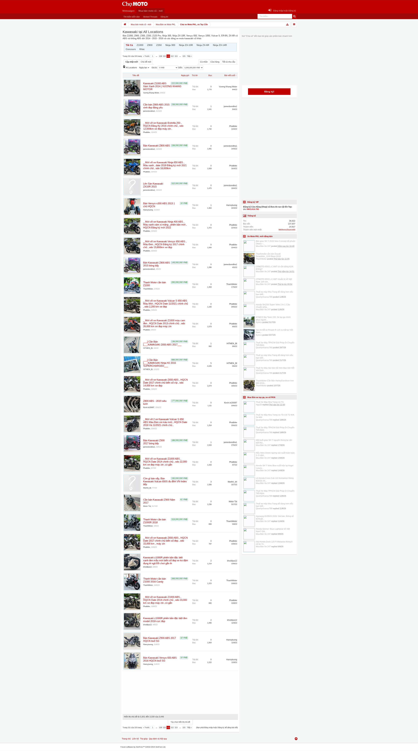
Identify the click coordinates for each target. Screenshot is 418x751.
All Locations (131, 67)
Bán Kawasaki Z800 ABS (156, 145)
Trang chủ (126, 739)
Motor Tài (147, 506)
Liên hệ (135, 739)
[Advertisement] (180, 691)
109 (160, 56)
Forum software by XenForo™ (143, 747)
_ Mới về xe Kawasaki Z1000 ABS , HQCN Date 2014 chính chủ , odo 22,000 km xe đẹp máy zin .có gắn (165, 461)
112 (172, 56)
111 (168, 56)
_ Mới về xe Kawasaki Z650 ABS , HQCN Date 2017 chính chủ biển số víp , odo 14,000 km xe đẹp (165, 382)
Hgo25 (259, 405)
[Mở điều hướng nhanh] (287, 24)
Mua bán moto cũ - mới (150, 10)
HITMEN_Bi (148, 348)
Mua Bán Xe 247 (263, 246)
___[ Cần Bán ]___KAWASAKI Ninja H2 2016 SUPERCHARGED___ (159, 363)
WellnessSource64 (287, 230)
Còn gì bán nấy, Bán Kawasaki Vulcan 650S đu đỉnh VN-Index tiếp (165, 481)
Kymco (259, 322)
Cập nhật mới (131, 62)
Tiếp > (189, 56)
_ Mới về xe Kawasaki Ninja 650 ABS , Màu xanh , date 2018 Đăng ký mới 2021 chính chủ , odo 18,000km (165, 165)
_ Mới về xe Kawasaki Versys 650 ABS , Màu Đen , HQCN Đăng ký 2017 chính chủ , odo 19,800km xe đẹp (164, 244)
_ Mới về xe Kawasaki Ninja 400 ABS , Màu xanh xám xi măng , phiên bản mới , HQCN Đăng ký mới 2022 (165, 224)
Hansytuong (148, 210)
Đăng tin (164, 17)
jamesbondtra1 (149, 111)
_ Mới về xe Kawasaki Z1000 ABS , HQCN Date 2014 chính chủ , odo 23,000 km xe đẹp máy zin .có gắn (165, 600)
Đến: (180, 67)
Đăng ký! (269, 91)
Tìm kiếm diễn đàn (131, 17)
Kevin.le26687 (148, 407)
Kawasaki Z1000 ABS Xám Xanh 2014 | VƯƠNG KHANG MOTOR (162, 86)
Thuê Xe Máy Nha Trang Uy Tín (270, 402)
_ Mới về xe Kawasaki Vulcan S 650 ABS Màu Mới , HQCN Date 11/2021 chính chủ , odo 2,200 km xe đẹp (165, 303)
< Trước (146, 56)
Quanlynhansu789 (264, 297)
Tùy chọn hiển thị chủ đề (180, 722)
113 (176, 56)
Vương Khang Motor (151, 93)
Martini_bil (147, 488)
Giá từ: (155, 67)
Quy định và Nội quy (158, 739)
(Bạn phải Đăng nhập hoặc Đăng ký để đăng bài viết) (217, 727)
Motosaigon (128, 10)
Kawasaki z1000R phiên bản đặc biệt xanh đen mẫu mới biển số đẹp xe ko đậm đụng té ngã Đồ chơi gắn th (165, 560)
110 (164, 56)
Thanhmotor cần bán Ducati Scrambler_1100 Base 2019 (268, 255)
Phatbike (146, 132)
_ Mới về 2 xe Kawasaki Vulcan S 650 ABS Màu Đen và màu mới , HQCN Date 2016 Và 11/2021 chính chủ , (165, 422)
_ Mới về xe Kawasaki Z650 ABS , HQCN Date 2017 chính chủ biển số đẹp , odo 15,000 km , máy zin (165, 540)
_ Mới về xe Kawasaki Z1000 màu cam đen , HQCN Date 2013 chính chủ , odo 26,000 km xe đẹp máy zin (164, 323)
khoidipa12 (147, 567)
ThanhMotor (148, 289)
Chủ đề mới (146, 62)
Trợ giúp (144, 739)
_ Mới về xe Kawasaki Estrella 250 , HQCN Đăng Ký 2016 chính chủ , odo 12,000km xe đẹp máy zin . (163, 126)
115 (184, 56)
